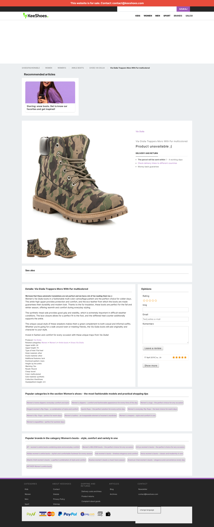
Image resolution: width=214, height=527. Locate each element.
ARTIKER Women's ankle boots (39, 466)
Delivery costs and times (91, 491)
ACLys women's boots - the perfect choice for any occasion (160, 447)
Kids (26, 489)
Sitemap (56, 504)
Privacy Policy (59, 499)
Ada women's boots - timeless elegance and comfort (116, 453)
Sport (27, 504)
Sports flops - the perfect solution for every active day (103, 409)
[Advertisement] (107, 41)
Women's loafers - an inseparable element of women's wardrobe (90, 415)
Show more (151, 365)
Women (28, 494)
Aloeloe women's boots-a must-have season (107, 460)
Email (145, 314)
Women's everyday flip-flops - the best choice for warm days (152, 409)
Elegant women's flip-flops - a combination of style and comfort (52, 409)
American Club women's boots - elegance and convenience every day (156, 460)
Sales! (189, 15)
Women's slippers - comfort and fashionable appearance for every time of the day (105, 403)
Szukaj (183, 9)
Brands (178, 15)
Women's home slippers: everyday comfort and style (48, 403)
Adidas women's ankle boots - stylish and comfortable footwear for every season (59, 453)
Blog (112, 489)
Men (26, 499)
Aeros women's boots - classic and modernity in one (162, 453)
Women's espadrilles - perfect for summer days (46, 422)
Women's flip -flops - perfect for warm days (44, 415)
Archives (113, 494)
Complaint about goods (91, 501)
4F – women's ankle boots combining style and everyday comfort (53, 447)
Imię (145, 305)
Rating (146, 296)
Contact (56, 489)
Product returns (88, 496)
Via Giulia (140, 131)
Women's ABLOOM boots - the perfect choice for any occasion (107, 447)
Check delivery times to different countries (157, 163)
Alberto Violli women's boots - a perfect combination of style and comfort (56, 460)
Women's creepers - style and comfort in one (137, 415)
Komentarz (148, 324)
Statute (56, 494)
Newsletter (142, 489)
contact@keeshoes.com (128, 3)
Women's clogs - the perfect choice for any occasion (161, 403)
